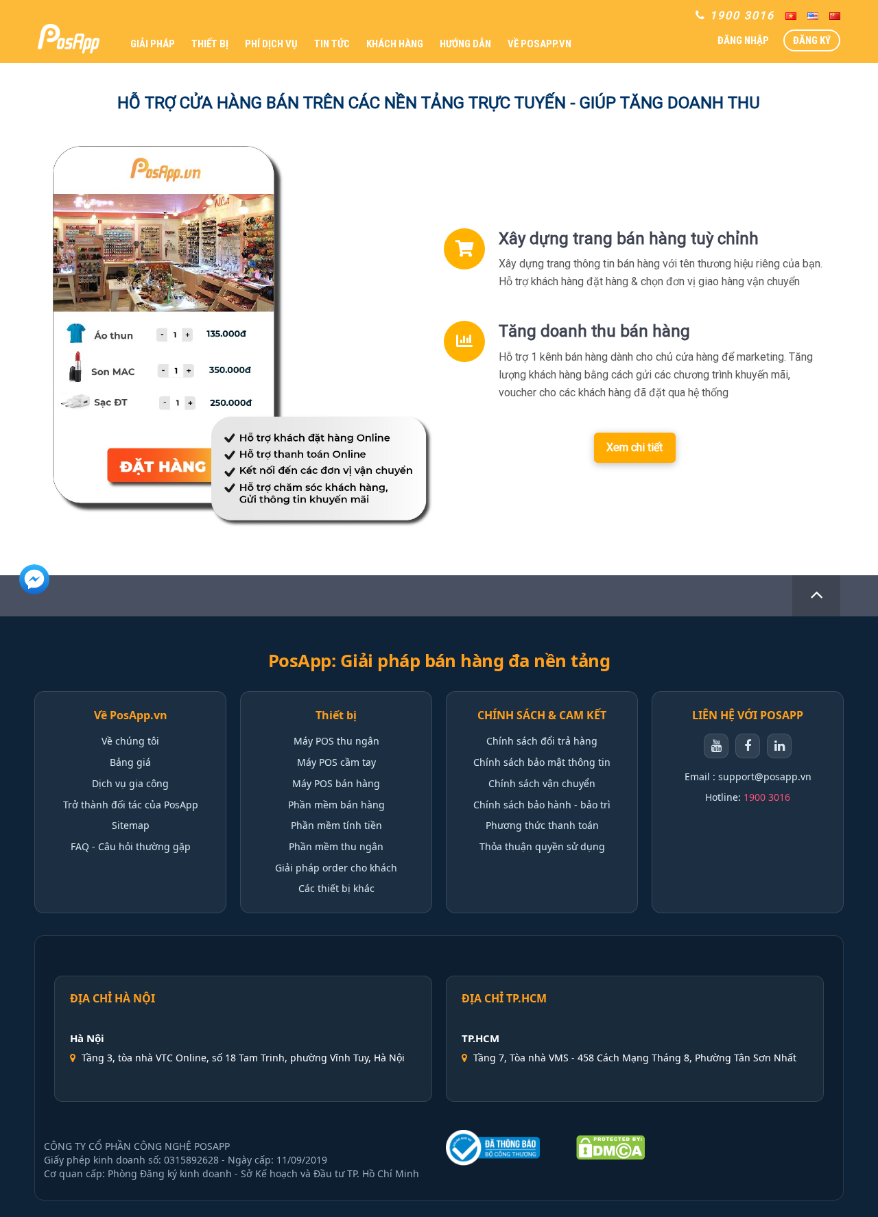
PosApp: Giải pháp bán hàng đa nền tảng (439, 660)
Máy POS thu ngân (336, 740)
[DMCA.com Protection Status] (610, 1147)
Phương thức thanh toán (542, 825)
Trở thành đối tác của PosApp (130, 804)
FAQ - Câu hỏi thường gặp (131, 846)
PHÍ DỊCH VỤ (271, 44)
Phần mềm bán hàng (336, 804)
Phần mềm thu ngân (336, 846)
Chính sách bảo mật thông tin (541, 762)
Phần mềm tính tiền (336, 825)
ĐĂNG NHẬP (743, 40)
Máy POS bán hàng (336, 783)
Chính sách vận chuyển (541, 783)
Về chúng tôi (130, 740)
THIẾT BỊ (209, 44)
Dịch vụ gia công (130, 783)
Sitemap (131, 825)
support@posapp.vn (764, 776)
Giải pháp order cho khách (336, 867)
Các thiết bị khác (336, 888)
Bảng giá (130, 762)
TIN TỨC (332, 44)
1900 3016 (767, 797)
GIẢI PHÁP (152, 44)
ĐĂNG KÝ (812, 40)
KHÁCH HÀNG (394, 44)
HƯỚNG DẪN (465, 44)
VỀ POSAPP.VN (539, 44)
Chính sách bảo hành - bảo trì (541, 804)
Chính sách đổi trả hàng (541, 740)
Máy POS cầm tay (336, 762)
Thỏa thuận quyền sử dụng (542, 846)
